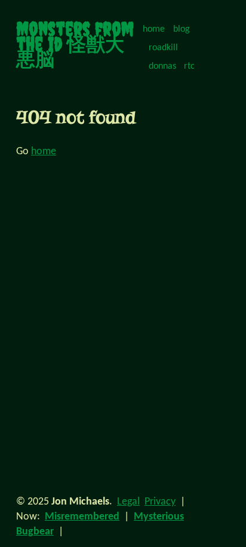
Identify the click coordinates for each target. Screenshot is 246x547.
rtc (189, 66)
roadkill (163, 48)
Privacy (160, 502)
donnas (162, 66)
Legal (128, 502)
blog (181, 29)
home (154, 29)
